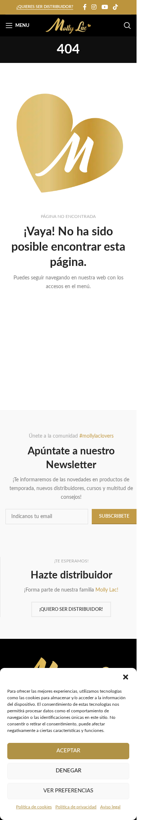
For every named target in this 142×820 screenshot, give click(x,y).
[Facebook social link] (84, 7)
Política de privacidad (75, 807)
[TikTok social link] (115, 7)
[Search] (127, 25)
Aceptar (68, 750)
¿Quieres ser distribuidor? (44, 7)
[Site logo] (68, 25)
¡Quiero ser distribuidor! (71, 609)
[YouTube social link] (104, 7)
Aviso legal (110, 807)
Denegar (68, 770)
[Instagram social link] (94, 7)
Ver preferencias (68, 790)
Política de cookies (34, 807)
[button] (125, 677)
